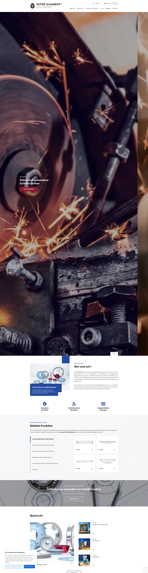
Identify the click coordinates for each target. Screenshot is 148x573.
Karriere (108, 8)
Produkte (80, 8)
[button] (112, 354)
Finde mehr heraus (39, 189)
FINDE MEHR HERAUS (74, 498)
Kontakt (115, 8)
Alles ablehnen (18, 566)
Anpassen (9, 566)
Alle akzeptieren (29, 566)
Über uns (72, 8)
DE (114, 3)
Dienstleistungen (92, 8)
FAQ (102, 8)
